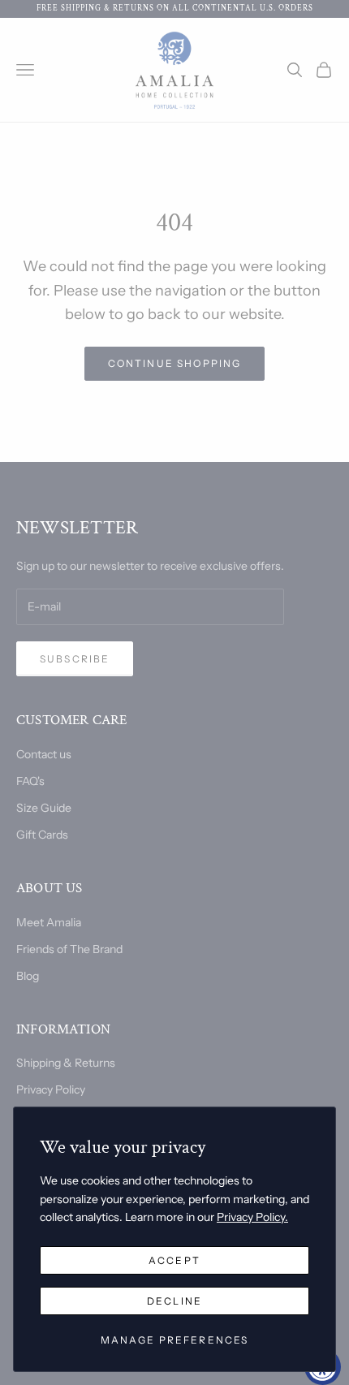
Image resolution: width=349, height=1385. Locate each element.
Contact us (43, 754)
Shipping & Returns (65, 1062)
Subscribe (75, 659)
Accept (174, 1260)
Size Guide (43, 807)
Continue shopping (175, 363)
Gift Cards (42, 834)
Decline (174, 1301)
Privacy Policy (50, 1089)
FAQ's (30, 781)
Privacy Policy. (252, 1217)
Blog (27, 976)
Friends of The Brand (69, 949)
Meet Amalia (48, 922)
